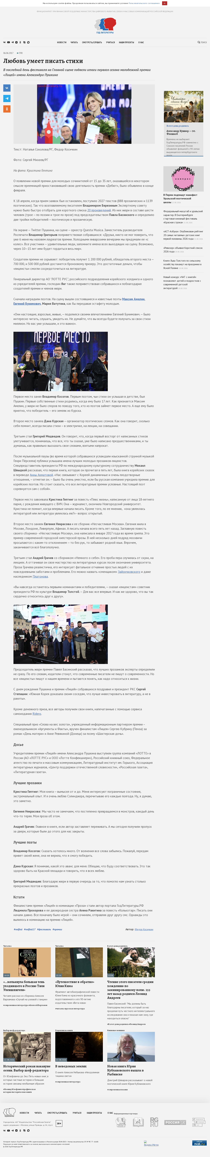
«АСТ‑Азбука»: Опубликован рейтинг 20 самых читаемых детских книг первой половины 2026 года (183, 235)
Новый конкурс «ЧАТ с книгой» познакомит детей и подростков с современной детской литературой (182, 282)
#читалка (59, 1008)
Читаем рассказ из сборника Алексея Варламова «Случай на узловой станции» (25, 997)
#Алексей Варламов (38, 1005)
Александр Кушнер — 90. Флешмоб (181, 133)
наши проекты (126, 42)
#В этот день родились (117, 1024)
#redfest (18, 929)
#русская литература (75, 1008)
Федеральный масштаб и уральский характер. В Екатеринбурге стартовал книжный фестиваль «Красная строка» (183, 217)
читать (74, 42)
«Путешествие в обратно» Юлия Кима (74, 984)
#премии (57, 929)
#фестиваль (44, 929)
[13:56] (131, 948)
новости (61, 42)
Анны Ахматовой (41, 475)
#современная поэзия (117, 1089)
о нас (141, 42)
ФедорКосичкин (144, 929)
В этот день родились (117, 946)
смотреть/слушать (92, 42)
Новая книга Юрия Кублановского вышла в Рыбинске (125, 1070)
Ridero (36, 714)
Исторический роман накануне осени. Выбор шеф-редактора (26, 1068)
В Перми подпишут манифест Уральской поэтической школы (180, 198)
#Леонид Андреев (137, 1024)
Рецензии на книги (64, 1030)
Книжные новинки (116, 1030)
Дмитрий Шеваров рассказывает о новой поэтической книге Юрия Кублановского (129, 1082)
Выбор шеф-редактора (14, 1030)
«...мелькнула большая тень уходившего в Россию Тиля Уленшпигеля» (23, 986)
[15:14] (79, 948)
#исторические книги (21, 1092)
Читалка (7, 946)
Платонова (40, 576)
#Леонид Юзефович (12, 1089)
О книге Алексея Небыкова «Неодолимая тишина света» (77, 1074)
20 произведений (99, 210)
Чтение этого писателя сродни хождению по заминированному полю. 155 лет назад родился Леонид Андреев (130, 990)
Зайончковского (129, 572)
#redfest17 (29, 929)
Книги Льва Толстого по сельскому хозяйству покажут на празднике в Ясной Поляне (182, 264)
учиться (110, 42)
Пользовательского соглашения (144, 3)
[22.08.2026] (27, 1033)
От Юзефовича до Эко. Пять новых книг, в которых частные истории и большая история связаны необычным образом (25, 1080)
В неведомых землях (71, 1066)
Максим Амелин (133, 299)
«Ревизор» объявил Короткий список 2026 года (183, 249)
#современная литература (15, 1005)
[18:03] (27, 948)
